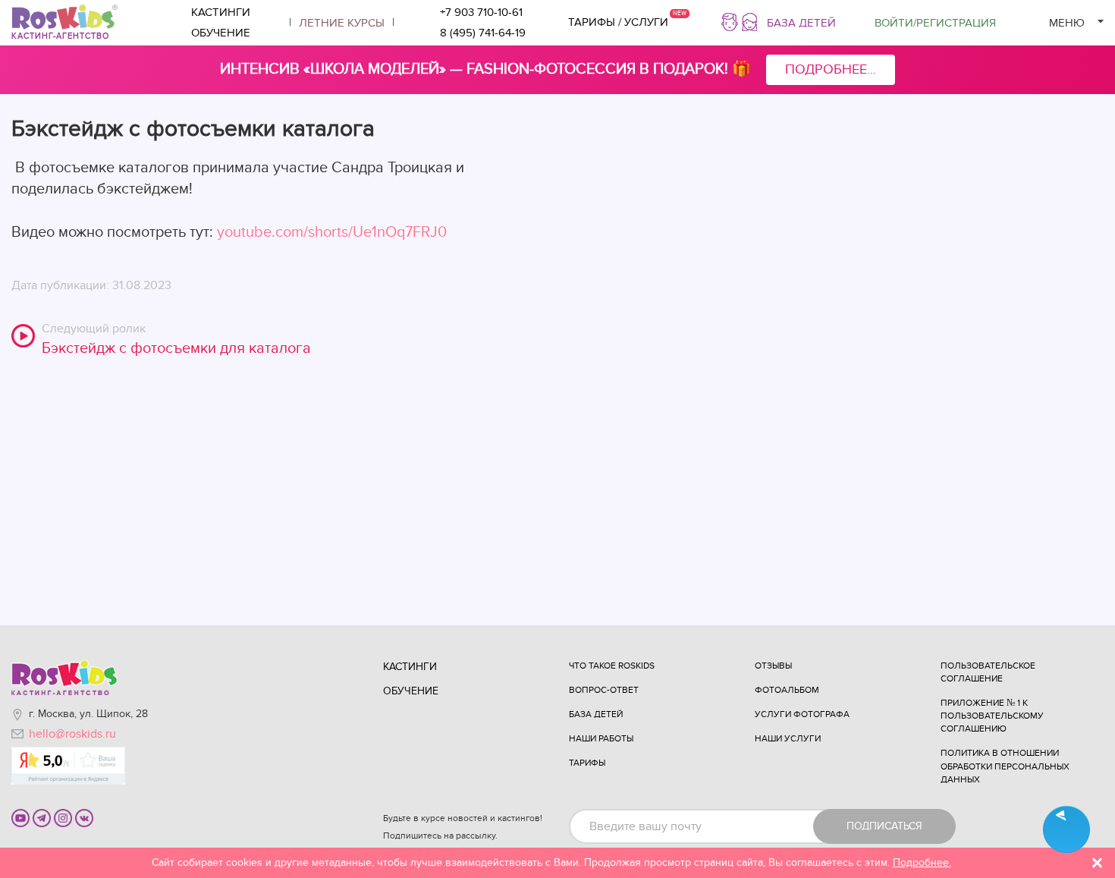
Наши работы (601, 738)
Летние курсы (342, 23)
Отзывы (773, 665)
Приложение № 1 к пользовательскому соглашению (992, 715)
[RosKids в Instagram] (63, 817)
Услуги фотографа (802, 714)
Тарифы (587, 762)
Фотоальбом (787, 689)
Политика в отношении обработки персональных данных (1005, 765)
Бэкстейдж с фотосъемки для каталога (176, 348)
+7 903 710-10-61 (481, 12)
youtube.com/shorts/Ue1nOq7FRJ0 (332, 232)
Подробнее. (922, 862)
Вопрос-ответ (604, 689)
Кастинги (220, 12)
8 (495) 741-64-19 (483, 32)
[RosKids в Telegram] (42, 817)
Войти (935, 23)
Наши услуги (788, 738)
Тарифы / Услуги (618, 22)
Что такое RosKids (612, 665)
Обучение (220, 32)
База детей (801, 23)
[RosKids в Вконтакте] (84, 817)
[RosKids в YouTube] (20, 817)
